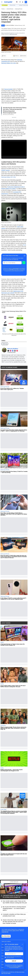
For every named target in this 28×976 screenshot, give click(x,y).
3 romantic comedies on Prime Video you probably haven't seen (14, 915)
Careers (3, 955)
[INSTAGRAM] (11, 351)
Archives (3, 964)
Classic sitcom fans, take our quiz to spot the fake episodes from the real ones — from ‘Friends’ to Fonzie (14, 921)
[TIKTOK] (17, 351)
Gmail (24, 245)
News (3, 25)
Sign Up (14, 961)
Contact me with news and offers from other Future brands (13, 957)
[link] (5, 317)
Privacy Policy (20, 965)
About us (3, 961)
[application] (14, 148)
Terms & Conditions (17, 966)
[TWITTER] (8, 351)
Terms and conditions (6, 941)
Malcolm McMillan (10, 25)
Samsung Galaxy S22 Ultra (8, 177)
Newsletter (24, 55)
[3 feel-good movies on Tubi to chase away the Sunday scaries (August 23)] (14, 891)
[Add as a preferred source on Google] (6, 936)
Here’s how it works (13, 34)
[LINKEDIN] (13, 351)
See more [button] (14, 117)
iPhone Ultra (12, 5)
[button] (26, 2)
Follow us (17, 55)
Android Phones (10, 8)
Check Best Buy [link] (20, 331)
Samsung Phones (18, 8)
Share (4, 55)
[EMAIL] (15, 351)
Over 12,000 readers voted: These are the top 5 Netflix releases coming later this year (15, 901)
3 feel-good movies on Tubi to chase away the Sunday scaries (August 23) (14, 896)
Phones (3, 8)
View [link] (20, 318)
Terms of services (15, 268)
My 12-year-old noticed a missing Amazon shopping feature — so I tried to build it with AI (14, 908)
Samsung (4, 343)
